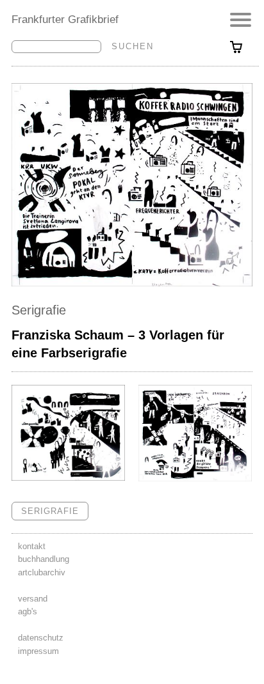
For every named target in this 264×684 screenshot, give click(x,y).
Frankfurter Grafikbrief (65, 19)
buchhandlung (43, 559)
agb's (27, 611)
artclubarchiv (41, 572)
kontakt (31, 546)
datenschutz (40, 637)
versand (32, 598)
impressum (38, 651)
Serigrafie (39, 310)
